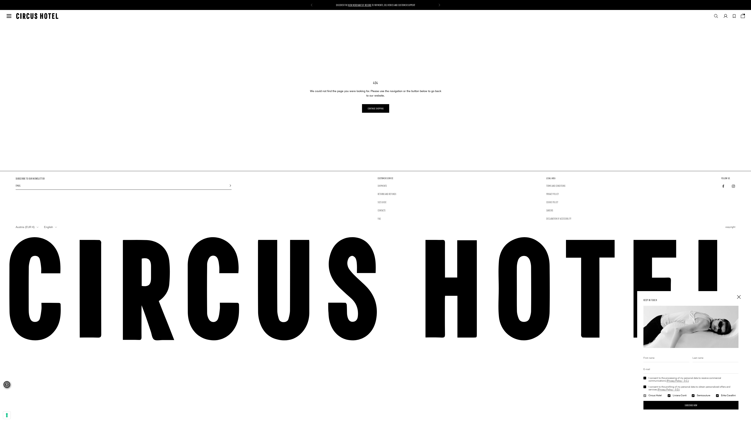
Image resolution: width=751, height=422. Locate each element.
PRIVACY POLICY (552, 193)
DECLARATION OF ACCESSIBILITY (558, 218)
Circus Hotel (655, 395)
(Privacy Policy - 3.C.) (678, 380)
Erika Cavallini (728, 395)
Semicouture (703, 395)
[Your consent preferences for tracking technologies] (7, 415)
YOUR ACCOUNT (356, 4)
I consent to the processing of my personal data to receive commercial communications (685, 379)
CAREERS (549, 210)
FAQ (379, 218)
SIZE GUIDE (382, 202)
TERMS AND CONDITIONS (555, 185)
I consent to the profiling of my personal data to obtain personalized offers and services (689, 388)
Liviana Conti (680, 395)
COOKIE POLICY (552, 202)
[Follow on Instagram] (733, 186)
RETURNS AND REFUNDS (387, 193)
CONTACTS (381, 210)
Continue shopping (376, 108)
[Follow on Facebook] (723, 186)
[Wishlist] (734, 16)
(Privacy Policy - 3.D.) (669, 389)
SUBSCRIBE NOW (691, 405)
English (48, 227)
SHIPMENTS (382, 185)
